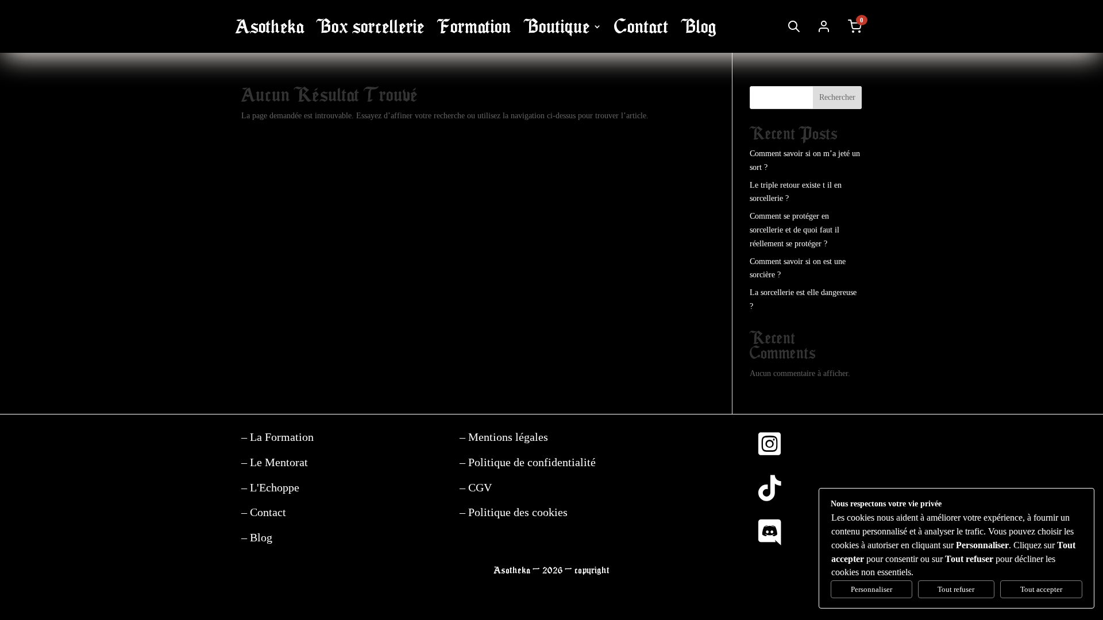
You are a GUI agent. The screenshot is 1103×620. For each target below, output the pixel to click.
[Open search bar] (794, 26)
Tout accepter (1041, 589)
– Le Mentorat (274, 462)
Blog (698, 26)
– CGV (476, 487)
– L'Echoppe (270, 487)
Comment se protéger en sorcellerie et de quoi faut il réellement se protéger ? (794, 230)
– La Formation (277, 437)
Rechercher (837, 97)
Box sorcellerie (371, 26)
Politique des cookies (516, 512)
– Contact (263, 512)
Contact (641, 26)
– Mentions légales (504, 437)
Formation (474, 26)
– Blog (256, 537)
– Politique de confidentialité (528, 462)
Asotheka (270, 26)
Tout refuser (956, 589)
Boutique (557, 26)
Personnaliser (871, 589)
